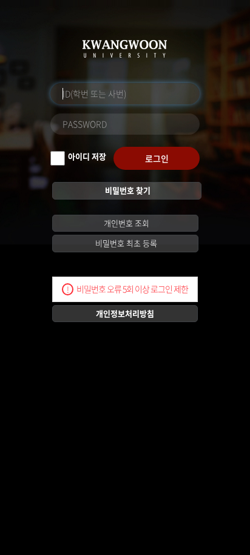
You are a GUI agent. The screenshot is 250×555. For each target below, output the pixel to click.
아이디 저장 (87, 156)
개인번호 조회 (125, 223)
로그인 (156, 158)
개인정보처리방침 (125, 313)
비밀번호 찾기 (126, 190)
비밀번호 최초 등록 (125, 243)
